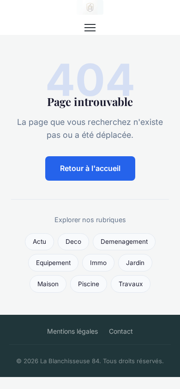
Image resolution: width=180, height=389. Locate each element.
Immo (98, 262)
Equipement (53, 262)
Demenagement (124, 241)
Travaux (131, 284)
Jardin (135, 262)
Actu (39, 241)
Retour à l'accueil (90, 168)
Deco (73, 241)
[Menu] (90, 27)
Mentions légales (72, 331)
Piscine (88, 284)
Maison (48, 284)
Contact (121, 331)
